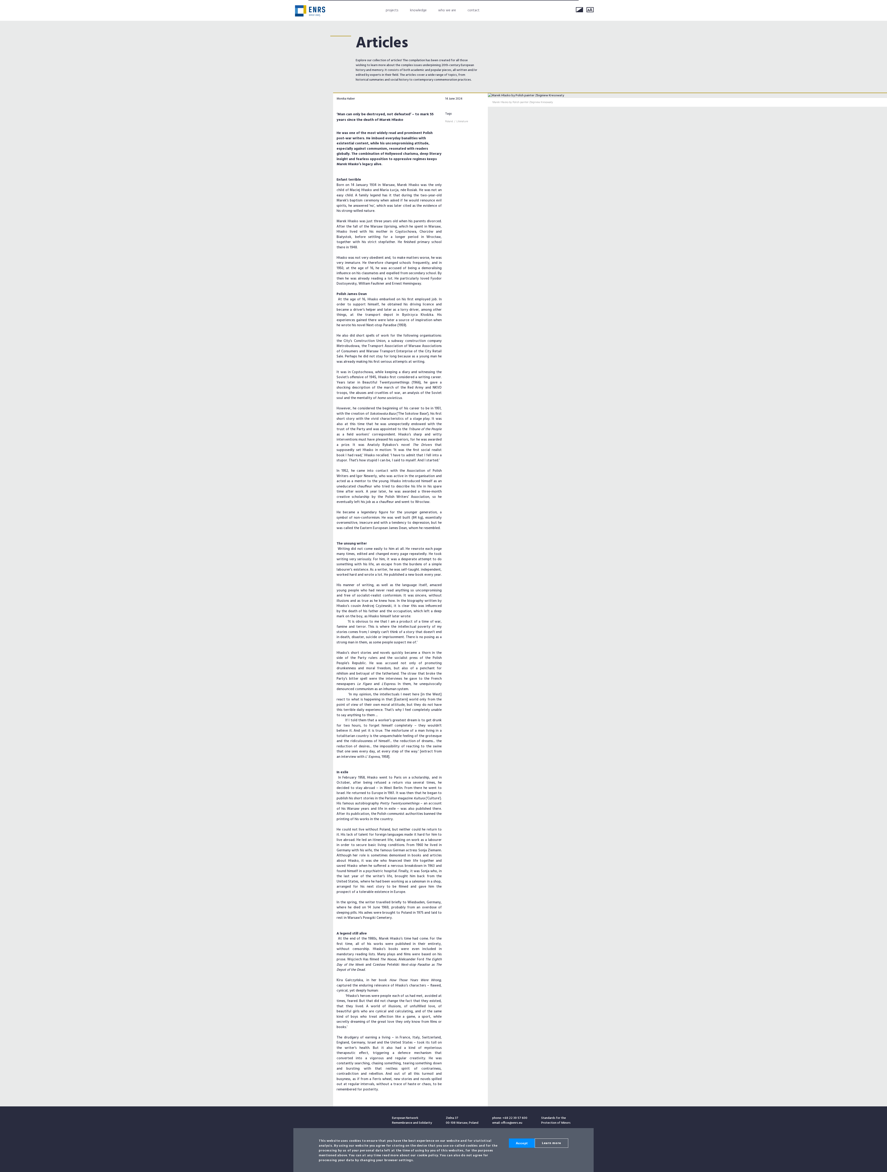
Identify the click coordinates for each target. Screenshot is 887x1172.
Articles (382, 43)
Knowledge (418, 10)
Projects (392, 10)
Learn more (551, 1143)
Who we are (447, 10)
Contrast (579, 9)
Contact (474, 10)
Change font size (590, 9)
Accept (522, 1143)
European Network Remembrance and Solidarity (310, 11)
